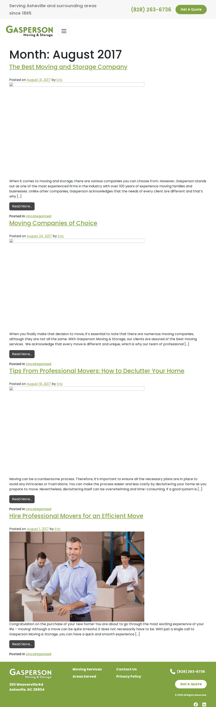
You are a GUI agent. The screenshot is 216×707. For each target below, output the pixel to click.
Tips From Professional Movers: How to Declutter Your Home (96, 371)
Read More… (23, 206)
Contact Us (126, 669)
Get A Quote (191, 9)
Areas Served (84, 676)
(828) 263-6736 (151, 9)
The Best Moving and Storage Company (68, 67)
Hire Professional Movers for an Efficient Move (76, 516)
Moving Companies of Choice (53, 223)
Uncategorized (38, 216)
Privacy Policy (128, 676)
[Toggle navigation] (64, 31)
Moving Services (87, 669)
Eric (60, 79)
